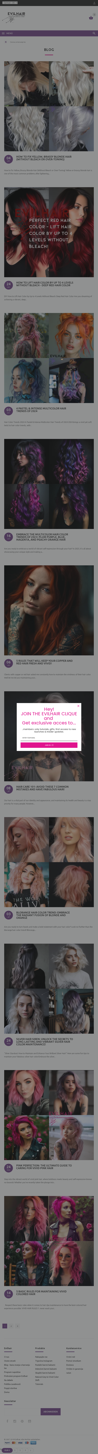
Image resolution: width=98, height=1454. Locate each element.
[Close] (78, 706)
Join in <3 (49, 745)
